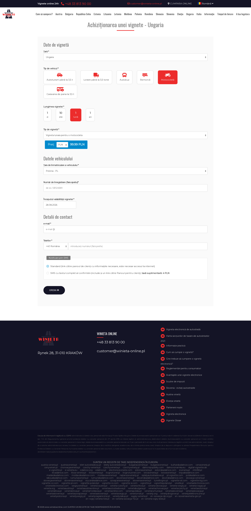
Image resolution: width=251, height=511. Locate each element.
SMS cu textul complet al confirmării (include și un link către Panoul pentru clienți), (110, 273)
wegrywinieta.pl (79, 485)
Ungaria (190, 14)
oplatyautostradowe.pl (153, 475)
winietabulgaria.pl (137, 488)
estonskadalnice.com (165, 470)
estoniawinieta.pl (143, 470)
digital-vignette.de (197, 467)
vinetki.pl (179, 483)
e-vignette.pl (55, 470)
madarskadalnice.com (58, 475)
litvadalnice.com (60, 472)
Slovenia (170, 14)
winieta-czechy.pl (119, 485)
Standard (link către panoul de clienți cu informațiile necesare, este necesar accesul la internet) (102, 266)
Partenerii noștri (174, 407)
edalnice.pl (100, 470)
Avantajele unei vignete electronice (184, 375)
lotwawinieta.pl (168, 472)
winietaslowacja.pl (195, 491)
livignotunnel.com (132, 472)
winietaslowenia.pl (55, 493)
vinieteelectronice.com (57, 485)
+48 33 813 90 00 (77, 4)
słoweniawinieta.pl (142, 480)
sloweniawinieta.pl (73, 480)
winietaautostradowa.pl (113, 488)
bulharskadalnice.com (182, 465)
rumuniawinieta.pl (79, 478)
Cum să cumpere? (44, 14)
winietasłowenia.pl (99, 493)
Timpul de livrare (225, 14)
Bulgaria (69, 14)
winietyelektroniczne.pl (193, 493)
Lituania (107, 14)
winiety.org (151, 493)
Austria (58, 14)
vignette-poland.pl (90, 483)
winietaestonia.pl (199, 488)
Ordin (53, 290)
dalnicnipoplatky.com (153, 467)
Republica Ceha (83, 14)
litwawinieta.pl (96, 472)
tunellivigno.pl (161, 480)
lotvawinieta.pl (151, 472)
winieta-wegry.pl (178, 485)
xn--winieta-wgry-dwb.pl (153, 499)
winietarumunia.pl (153, 491)
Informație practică (175, 345)
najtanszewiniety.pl (129, 475)
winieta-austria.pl (98, 485)
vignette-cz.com (50, 483)
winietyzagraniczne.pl (99, 496)
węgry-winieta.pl (139, 496)
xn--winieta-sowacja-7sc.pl (125, 499)
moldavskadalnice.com (83, 475)
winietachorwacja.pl (158, 488)
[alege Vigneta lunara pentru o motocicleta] (125, 135)
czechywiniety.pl (131, 467)
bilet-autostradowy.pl (90, 465)
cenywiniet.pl (51, 467)
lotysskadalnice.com (189, 472)
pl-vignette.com (175, 475)
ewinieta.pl (184, 470)
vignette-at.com (179, 480)
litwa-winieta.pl (78, 472)
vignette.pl (145, 483)
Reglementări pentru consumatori (183, 368)
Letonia (117, 14)
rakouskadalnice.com (57, 478)
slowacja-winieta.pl (195, 478)
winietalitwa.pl (54, 491)
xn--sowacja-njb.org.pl (161, 496)
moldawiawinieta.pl (107, 475)
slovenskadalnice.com (148, 478)
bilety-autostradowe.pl (115, 465)
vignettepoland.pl (163, 483)
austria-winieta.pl (49, 465)
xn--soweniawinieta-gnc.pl (188, 496)
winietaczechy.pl (179, 488)
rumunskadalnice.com (102, 478)
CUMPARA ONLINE (181, 3)
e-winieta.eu (71, 470)
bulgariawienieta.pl (138, 465)
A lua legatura (243, 14)
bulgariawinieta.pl (159, 465)
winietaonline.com (113, 491)
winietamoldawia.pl (92, 491)
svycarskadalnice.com (96, 480)
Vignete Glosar (173, 420)
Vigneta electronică (176, 414)
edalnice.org (86, 470)
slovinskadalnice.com (172, 478)
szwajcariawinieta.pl (120, 480)
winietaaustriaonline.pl (88, 488)
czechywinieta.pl (111, 467)
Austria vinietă (173, 394)
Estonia (97, 14)
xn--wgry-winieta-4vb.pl (97, 499)
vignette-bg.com (199, 480)
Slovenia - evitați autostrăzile (180, 388)
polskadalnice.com (195, 475)
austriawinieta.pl (69, 465)
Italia (199, 14)
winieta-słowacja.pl (157, 485)
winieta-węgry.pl (197, 485)
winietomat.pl (137, 493)
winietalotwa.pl (71, 491)
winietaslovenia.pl (174, 491)
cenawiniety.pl (203, 465)
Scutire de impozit (175, 381)
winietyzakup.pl (120, 496)
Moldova (128, 14)
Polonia (138, 14)
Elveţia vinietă (173, 401)
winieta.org (49, 488)
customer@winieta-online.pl (146, 3)
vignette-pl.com (69, 483)
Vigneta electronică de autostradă (183, 329)
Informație (209, 14)
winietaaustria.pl (66, 488)
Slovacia (160, 14)
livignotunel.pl (113, 472)
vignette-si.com (129, 483)
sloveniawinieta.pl (125, 478)
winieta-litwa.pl (137, 485)
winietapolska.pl (134, 491)
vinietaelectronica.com (198, 483)
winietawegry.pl (119, 493)
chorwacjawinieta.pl (70, 467)
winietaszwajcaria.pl (77, 493)
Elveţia (180, 14)
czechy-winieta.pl (91, 467)
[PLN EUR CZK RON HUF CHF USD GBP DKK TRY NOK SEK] (62, 144)
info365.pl (197, 470)
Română (206, 3)
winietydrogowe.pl (169, 493)
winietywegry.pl (77, 496)
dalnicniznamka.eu (176, 467)
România (149, 14)
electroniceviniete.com (120, 470)
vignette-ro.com (110, 483)
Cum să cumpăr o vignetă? (180, 352)
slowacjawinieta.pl (52, 480)
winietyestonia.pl (58, 496)
